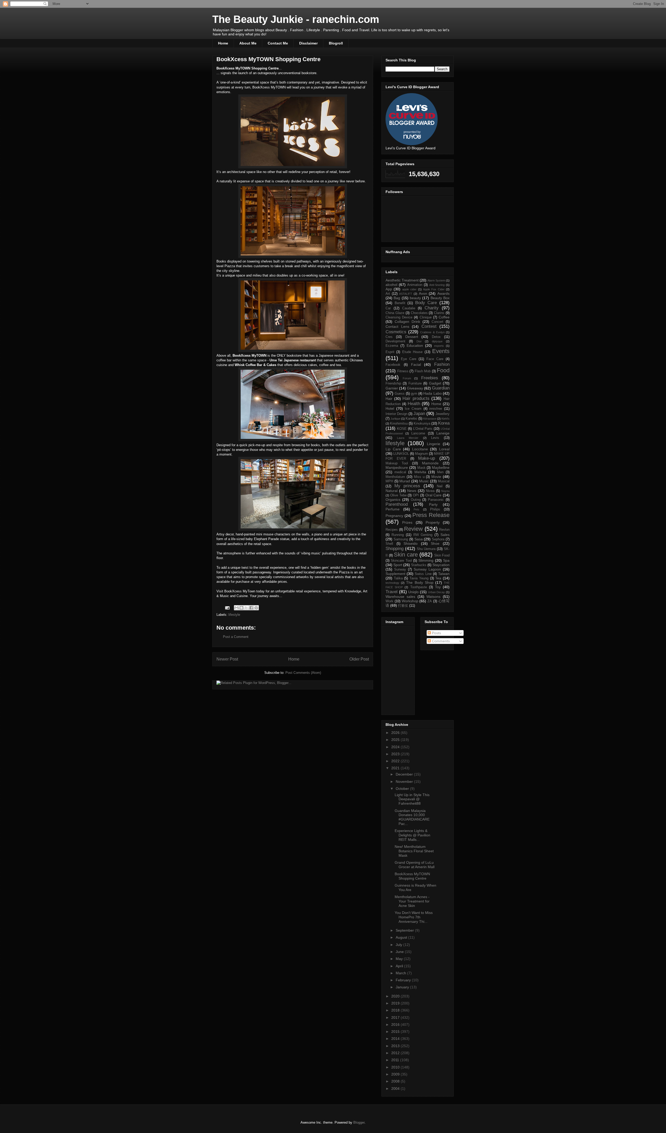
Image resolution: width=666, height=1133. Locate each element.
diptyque (437, 341)
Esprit (390, 352)
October (403, 788)
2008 (396, 1081)
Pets (416, 509)
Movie (436, 477)
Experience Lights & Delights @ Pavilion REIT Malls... (412, 835)
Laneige (443, 433)
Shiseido (411, 543)
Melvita (420, 472)
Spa (446, 560)
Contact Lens (397, 326)
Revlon (444, 530)
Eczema (392, 346)
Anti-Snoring (437, 284)
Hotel (390, 408)
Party (433, 504)
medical (400, 472)
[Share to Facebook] (251, 607)
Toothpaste (418, 587)
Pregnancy (394, 516)
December (405, 774)
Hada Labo (432, 393)
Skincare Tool (401, 560)
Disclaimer (308, 43)
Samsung (401, 539)
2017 (396, 1017)
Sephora (438, 539)
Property (433, 522)
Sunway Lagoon (427, 569)
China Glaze (395, 313)
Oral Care (433, 495)
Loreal (444, 449)
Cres (389, 337)
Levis (435, 438)
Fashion (442, 364)
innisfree (435, 409)
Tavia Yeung (418, 578)
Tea (438, 578)
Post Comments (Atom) (303, 673)
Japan (419, 413)
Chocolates (419, 313)
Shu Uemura (426, 549)
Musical (444, 481)
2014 (396, 1038)
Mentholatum (395, 477)
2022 (396, 761)
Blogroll (336, 43)
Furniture (415, 383)
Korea (444, 423)
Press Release (431, 515)
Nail (440, 486)
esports (439, 345)
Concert (437, 322)
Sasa (418, 539)
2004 (396, 1088)
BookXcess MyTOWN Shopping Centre (412, 876)
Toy (438, 587)
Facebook (393, 365)
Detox (436, 337)
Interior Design (396, 414)
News (411, 491)
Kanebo (411, 418)
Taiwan (444, 574)
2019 (396, 1003)
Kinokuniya (422, 423)
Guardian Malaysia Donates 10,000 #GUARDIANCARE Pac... (412, 817)
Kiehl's (445, 418)
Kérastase (429, 418)
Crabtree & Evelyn (432, 332)
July (399, 945)
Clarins (439, 313)
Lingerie (433, 444)
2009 (396, 1074)
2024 (396, 747)
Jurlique (395, 418)
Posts (436, 633)
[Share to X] (246, 607)
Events (441, 351)
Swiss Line (423, 574)
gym (414, 393)
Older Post (359, 659)
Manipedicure (397, 467)
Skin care (406, 554)
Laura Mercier (407, 437)
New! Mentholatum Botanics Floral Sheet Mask (414, 850)
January (403, 987)
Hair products (416, 398)
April (400, 966)
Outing (416, 500)
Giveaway (415, 388)
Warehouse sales (400, 596)
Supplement (395, 574)
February (404, 980)
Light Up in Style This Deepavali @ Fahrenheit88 (412, 799)
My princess (407, 485)
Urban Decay (436, 592)
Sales (445, 535)
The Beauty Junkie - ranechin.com (295, 19)
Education (415, 345)
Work (389, 601)
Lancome (418, 433)
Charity (432, 307)
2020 (396, 996)
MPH (389, 481)
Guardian (441, 388)
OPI (416, 495)
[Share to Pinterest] (256, 607)
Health (414, 403)
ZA (429, 601)
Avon (423, 293)
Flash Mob (423, 371)
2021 (396, 768)
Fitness (402, 371)
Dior (419, 341)
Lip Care (393, 449)
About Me (248, 43)
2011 (395, 1060)
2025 (396, 740)
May (400, 959)
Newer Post (227, 659)
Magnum (421, 454)
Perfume (393, 509)
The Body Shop (419, 582)
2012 (396, 1053)
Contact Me (278, 43)
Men (440, 472)
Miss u (419, 477)
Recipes (392, 530)
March (401, 973)
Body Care (426, 302)
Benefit (400, 303)
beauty (415, 298)
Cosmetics (396, 331)
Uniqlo (413, 592)
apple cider (409, 289)
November (405, 781)
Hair (389, 398)
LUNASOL (401, 454)
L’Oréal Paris (423, 429)
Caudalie (408, 308)
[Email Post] (227, 608)
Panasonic (436, 500)
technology (392, 582)
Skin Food (442, 555)
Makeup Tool (397, 463)
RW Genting (423, 535)
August (402, 937)
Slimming (425, 560)
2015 (396, 1031)
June (400, 952)
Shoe (435, 543)
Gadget (435, 383)
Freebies (429, 377)
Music (424, 481)
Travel (392, 591)
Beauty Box (440, 298)
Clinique (426, 317)
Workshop (410, 601)
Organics (393, 499)
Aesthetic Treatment (402, 280)
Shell (389, 544)
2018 (396, 1010)
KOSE (402, 429)
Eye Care (408, 359)
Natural (392, 491)
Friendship (393, 383)
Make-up (426, 458)
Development (395, 341)
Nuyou (445, 490)
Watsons (433, 596)
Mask (421, 468)
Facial (416, 364)
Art (388, 294)
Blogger (358, 1122)
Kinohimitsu (399, 423)
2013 (396, 1046)
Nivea (430, 491)
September (405, 930)
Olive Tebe (398, 495)
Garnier (392, 388)
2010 (396, 1067)
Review (413, 529)
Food (443, 370)
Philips (435, 509)
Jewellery (443, 414)
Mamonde (430, 463)
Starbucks (418, 565)
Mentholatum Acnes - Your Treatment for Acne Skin (412, 901)
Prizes (407, 522)
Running (398, 535)
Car (388, 308)
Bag (397, 298)
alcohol (391, 285)
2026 (396, 733)
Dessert (411, 337)
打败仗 (403, 605)
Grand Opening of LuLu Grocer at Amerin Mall (414, 864)
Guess (400, 393)
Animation (414, 285)
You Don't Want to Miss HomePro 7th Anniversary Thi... (414, 917)
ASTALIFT (405, 293)
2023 (396, 754)
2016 (396, 1024)
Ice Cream (413, 409)
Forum (407, 378)
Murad (404, 481)
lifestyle (234, 615)
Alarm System (436, 280)
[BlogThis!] (241, 607)
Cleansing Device (399, 317)
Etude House (412, 352)
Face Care (434, 359)
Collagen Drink (407, 321)
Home (223, 43)
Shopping (395, 548)
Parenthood (397, 504)
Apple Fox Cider (434, 289)
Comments (440, 641)
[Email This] (236, 607)
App (389, 289)
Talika (398, 578)
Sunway (400, 569)
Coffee (444, 317)
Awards (443, 293)
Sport (397, 565)
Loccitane (420, 449)
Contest (429, 326)
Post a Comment (235, 637)
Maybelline (441, 467)
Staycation (441, 565)
